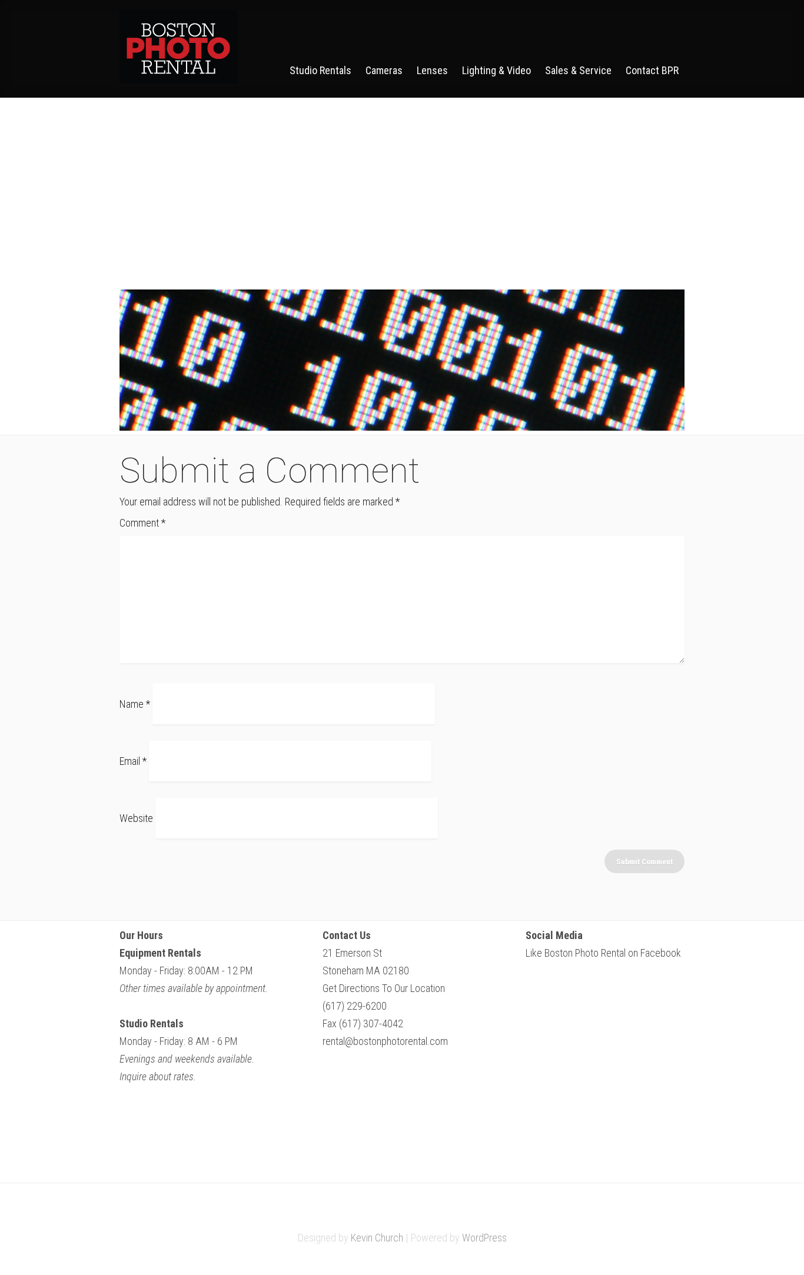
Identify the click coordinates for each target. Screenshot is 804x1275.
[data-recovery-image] (402, 427)
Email (133, 761)
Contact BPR (652, 70)
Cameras (384, 70)
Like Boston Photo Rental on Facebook (603, 953)
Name (134, 704)
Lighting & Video (496, 70)
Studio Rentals (320, 70)
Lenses (432, 70)
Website (136, 818)
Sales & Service (578, 70)
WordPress (484, 1237)
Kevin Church (377, 1237)
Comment (142, 523)
